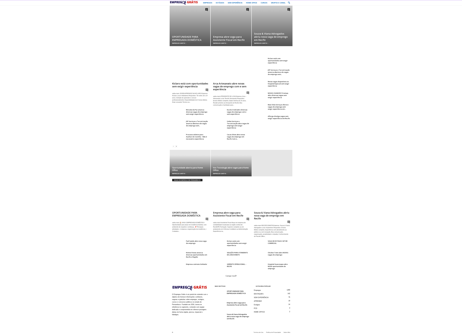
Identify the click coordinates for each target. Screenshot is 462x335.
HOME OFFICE (251, 3)
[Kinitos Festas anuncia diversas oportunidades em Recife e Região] (178, 256)
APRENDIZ (258, 301)
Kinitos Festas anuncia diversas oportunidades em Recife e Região (196, 255)
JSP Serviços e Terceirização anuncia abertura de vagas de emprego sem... (197, 123)
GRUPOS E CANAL (278, 3)
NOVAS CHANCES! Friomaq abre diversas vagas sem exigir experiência (278, 95)
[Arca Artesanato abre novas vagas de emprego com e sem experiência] (231, 69)
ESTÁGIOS (220, 3)
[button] (289, 2)
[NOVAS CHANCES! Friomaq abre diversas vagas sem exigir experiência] (260, 96)
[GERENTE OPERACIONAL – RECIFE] (219, 267)
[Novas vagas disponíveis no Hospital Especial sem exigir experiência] (260, 85)
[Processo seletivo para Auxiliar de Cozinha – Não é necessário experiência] (178, 138)
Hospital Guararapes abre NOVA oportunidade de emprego (278, 266)
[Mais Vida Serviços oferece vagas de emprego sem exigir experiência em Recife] (260, 108)
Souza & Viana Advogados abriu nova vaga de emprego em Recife (271, 37)
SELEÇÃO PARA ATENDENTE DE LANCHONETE (237, 254)
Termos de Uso (258, 332)
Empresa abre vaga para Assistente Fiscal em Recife (229, 38)
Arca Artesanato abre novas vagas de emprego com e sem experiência (229, 86)
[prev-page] (173, 146)
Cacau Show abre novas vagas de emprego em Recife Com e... (236, 136)
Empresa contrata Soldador (196, 264)
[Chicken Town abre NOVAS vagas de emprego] (260, 256)
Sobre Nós (287, 332)
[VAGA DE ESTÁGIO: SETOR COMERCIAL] (260, 244)
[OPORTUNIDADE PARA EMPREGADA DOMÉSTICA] (190, 29)
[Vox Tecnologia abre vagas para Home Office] (231, 163)
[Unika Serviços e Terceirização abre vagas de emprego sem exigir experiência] (219, 124)
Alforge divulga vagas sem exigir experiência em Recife (279, 117)
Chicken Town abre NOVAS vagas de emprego (278, 254)
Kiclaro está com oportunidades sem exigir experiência (190, 85)
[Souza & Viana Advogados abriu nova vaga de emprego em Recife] (272, 30)
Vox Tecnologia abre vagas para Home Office (231, 169)
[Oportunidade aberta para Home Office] (190, 163)
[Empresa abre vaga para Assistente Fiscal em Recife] (231, 29)
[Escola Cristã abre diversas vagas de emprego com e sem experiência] (219, 113)
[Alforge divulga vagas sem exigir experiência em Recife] (260, 119)
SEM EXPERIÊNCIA (235, 3)
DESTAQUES (258, 294)
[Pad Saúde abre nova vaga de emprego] (178, 244)
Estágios (257, 305)
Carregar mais (230, 276)
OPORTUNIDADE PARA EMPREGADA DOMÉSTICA (186, 38)
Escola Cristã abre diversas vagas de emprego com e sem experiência (237, 112)
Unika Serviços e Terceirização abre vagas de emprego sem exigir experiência (238, 124)
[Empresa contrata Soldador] (178, 267)
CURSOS (264, 3)
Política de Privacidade (273, 332)
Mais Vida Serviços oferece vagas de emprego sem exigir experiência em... (278, 107)
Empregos (257, 290)
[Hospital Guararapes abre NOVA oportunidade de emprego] (260, 267)
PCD (255, 308)
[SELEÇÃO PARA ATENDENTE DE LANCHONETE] (219, 256)
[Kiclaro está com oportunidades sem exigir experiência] (190, 69)
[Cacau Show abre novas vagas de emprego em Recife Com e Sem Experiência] (219, 138)
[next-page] (176, 146)
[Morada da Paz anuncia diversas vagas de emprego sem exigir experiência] (178, 113)
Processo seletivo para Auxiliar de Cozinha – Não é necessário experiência (196, 136)
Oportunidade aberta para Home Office (187, 169)
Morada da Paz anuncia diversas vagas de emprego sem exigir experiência (196, 112)
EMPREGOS (207, 3)
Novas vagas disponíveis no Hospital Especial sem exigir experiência (278, 83)
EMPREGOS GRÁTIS (178, 43)
